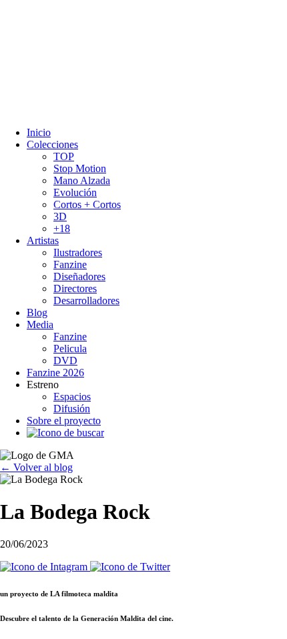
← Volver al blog (36, 467)
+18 (61, 228)
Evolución (75, 192)
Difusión (71, 408)
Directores (75, 288)
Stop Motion (79, 168)
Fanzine (70, 264)
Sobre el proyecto (64, 420)
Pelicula (70, 348)
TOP (63, 156)
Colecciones (52, 144)
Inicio (39, 132)
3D (60, 216)
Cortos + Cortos (87, 204)
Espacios (72, 396)
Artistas (43, 240)
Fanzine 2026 (55, 372)
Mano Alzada (81, 180)
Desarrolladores (86, 300)
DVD (65, 360)
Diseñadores (79, 276)
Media (40, 324)
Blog (37, 312)
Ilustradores (77, 252)
